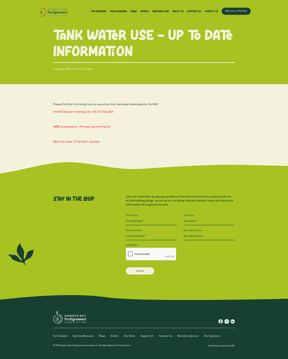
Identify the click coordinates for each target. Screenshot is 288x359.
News (133, 11)
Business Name (192, 230)
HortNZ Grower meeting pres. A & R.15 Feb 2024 (83, 111)
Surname (189, 215)
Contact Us (211, 11)
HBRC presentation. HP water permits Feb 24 (81, 126)
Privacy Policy (124, 346)
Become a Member (236, 11)
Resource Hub (160, 11)
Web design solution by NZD (221, 346)
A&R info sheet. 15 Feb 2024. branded (76, 141)
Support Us (194, 11)
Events (144, 11)
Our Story (129, 336)
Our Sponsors (118, 11)
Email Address (134, 230)
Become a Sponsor (188, 336)
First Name (132, 215)
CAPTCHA (131, 245)
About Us (178, 11)
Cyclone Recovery (83, 336)
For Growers (98, 11)
